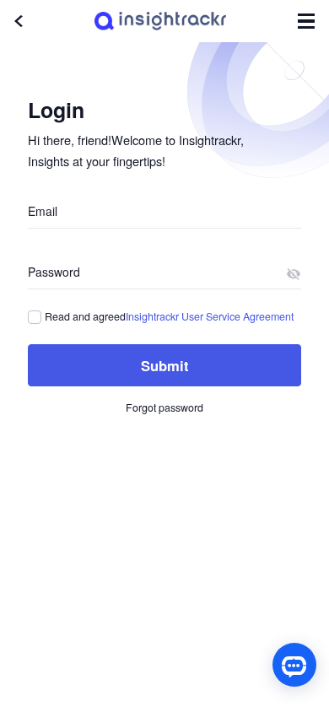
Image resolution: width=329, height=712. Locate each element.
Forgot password (164, 407)
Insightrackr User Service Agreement (210, 317)
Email (42, 210)
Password (54, 271)
